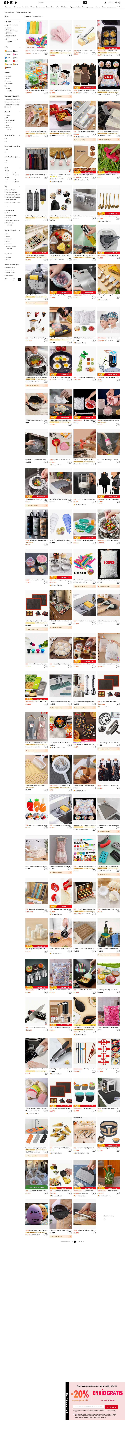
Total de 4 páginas (65, 1241)
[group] (13, 25)
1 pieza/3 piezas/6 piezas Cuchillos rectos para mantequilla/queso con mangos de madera (84, 785)
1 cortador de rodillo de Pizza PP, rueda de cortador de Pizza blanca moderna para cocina (36, 785)
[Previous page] (73, 1242)
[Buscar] (85, 2)
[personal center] (105, 2)
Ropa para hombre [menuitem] (75, 7)
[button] (116, 2)
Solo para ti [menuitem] (17, 7)
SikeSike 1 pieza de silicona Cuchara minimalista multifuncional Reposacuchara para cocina (85, 1027)
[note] (108, 48)
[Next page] (84, 1242)
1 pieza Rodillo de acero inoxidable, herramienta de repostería (85, 1230)
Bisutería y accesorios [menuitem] (88, 7)
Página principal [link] (9, 12)
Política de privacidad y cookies (96, 1410)
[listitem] (36, 38)
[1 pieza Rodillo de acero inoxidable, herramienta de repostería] (84, 1214)
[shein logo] (10, 2)
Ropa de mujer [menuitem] (40, 7)
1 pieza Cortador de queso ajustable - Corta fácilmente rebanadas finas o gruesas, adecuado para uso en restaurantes (85, 50)
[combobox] (35, 16)
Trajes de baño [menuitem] (50, 7)
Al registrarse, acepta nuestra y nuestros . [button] (94, 1411)
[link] (108, 2)
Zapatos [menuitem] (98, 7)
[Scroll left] (117, 7)
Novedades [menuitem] (25, 7)
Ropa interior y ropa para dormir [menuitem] (111, 7)
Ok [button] (19, 279)
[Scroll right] (119, 7)
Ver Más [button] (10, 41)
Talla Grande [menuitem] (64, 7)
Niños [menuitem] (57, 7)
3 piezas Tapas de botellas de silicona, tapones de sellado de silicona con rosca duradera (37, 664)
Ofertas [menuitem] (32, 7)
